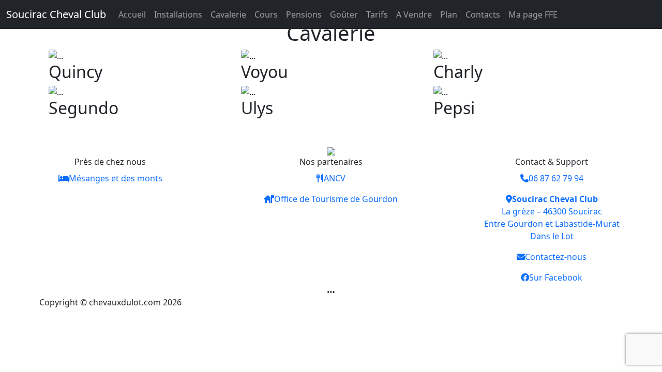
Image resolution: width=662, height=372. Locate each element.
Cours (266, 14)
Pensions (304, 14)
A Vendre (414, 14)
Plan (448, 14)
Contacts (482, 14)
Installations (178, 14)
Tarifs (377, 14)
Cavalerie (228, 14)
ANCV (334, 178)
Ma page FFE (533, 14)
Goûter (344, 14)
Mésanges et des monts (115, 178)
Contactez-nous (555, 256)
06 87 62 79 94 (556, 178)
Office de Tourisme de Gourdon (336, 199)
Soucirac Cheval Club (56, 14)
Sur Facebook (555, 277)
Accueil (132, 14)
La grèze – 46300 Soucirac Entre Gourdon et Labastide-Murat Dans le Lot (552, 217)
